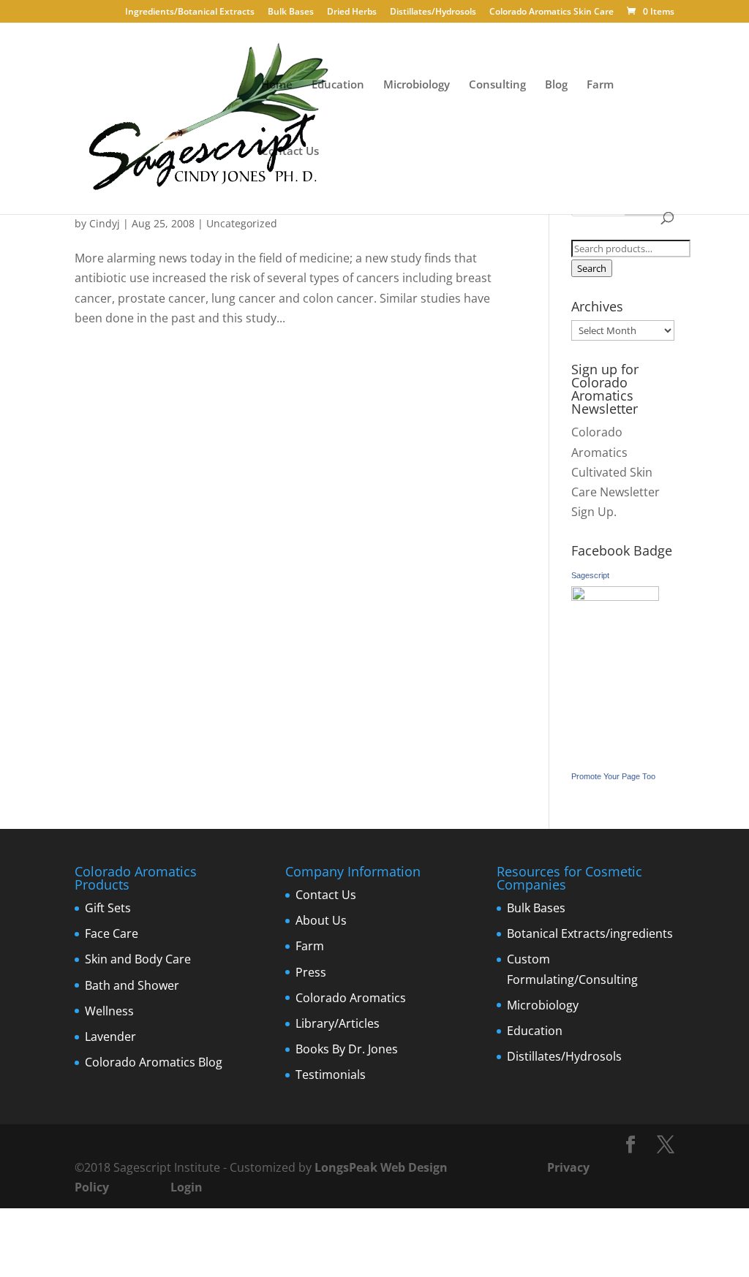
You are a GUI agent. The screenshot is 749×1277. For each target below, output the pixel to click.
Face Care (111, 933)
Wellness (109, 1011)
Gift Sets (108, 908)
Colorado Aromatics (351, 998)
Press (311, 972)
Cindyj (104, 223)
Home (277, 85)
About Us (321, 920)
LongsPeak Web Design (381, 1167)
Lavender (110, 1036)
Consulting (497, 85)
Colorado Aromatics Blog (153, 1062)
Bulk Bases (291, 12)
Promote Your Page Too (613, 776)
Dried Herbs (352, 12)
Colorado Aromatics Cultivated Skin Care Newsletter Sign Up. (615, 472)
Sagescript (590, 575)
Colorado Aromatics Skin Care (551, 12)
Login (186, 1187)
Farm (600, 85)
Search (591, 268)
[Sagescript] (615, 596)
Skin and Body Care (138, 959)
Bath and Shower (132, 985)
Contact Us (290, 151)
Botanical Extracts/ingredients (590, 933)
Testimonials (331, 1074)
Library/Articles (338, 1023)
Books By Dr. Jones (347, 1049)
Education (338, 85)
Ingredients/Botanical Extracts (190, 12)
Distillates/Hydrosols (433, 12)
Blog (556, 85)
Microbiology (416, 85)
